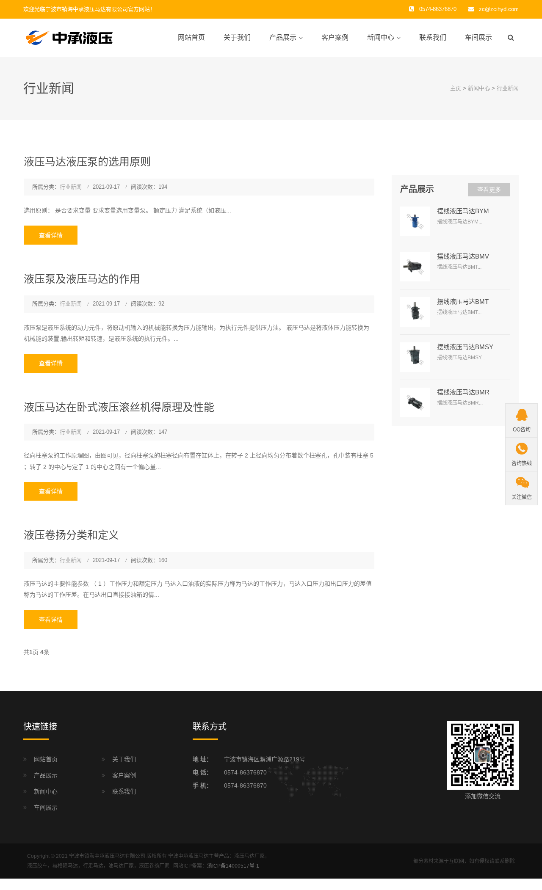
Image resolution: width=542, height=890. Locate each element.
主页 (455, 88)
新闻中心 (380, 37)
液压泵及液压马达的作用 (82, 279)
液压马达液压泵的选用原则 (87, 162)
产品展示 (282, 37)
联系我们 (432, 37)
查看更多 (489, 189)
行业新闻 (508, 88)
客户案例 (334, 37)
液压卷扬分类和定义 (71, 535)
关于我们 (237, 37)
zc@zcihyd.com (499, 9)
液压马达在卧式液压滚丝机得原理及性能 (119, 407)
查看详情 (51, 235)
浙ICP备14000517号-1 (233, 866)
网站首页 (191, 37)
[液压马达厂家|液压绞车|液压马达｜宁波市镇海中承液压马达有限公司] (91, 37)
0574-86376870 (245, 772)
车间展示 (478, 37)
